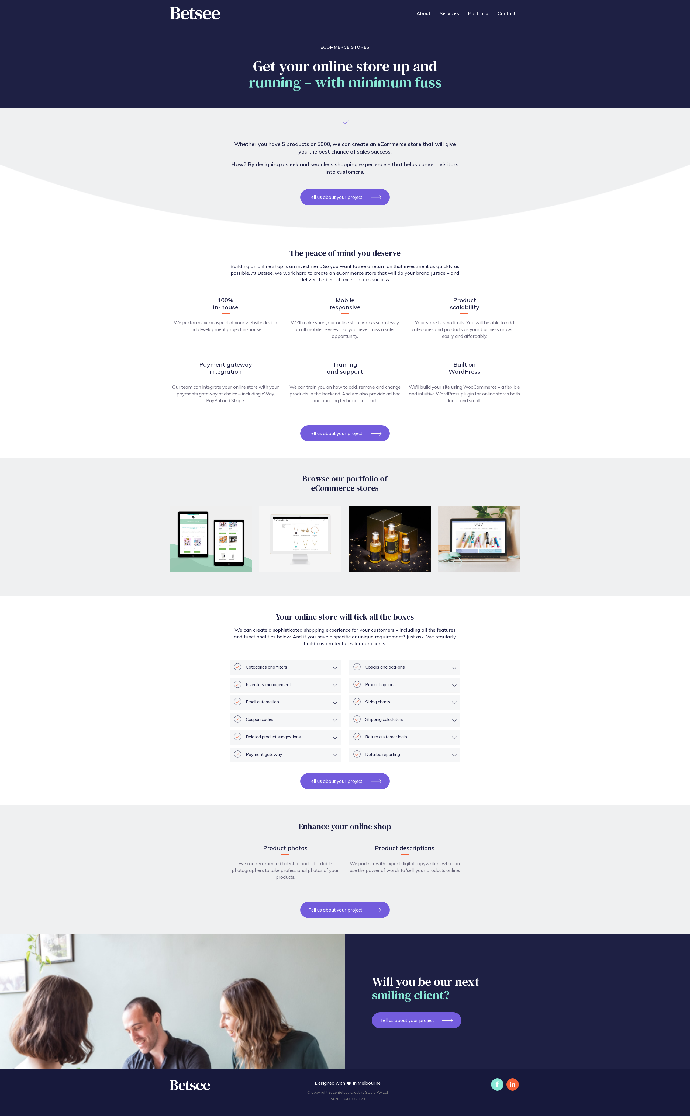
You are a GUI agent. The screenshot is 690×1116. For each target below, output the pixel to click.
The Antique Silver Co (288, 566)
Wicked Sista (457, 566)
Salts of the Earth (194, 566)
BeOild (361, 566)
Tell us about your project (335, 197)
